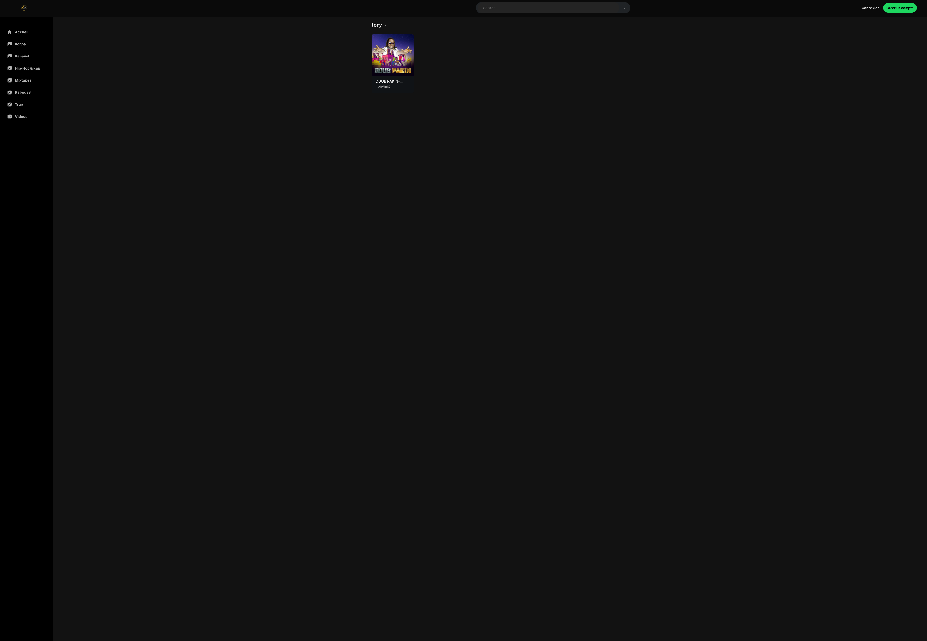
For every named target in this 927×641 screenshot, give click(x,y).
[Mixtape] (25, 80)
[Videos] (25, 116)
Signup (900, 8)
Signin (870, 8)
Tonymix (383, 86)
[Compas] (25, 44)
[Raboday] (25, 92)
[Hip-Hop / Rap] (25, 68)
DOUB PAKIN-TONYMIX (388, 83)
